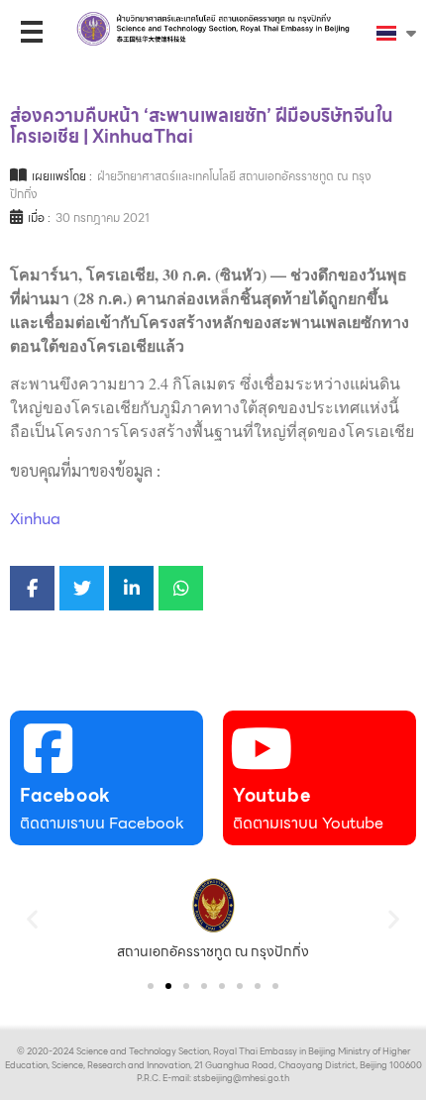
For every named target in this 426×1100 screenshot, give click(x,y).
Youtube (271, 795)
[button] (32, 918)
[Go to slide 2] (168, 986)
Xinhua (35, 518)
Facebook (65, 795)
